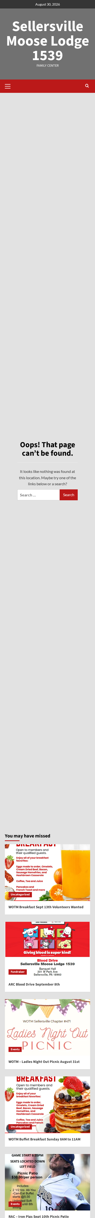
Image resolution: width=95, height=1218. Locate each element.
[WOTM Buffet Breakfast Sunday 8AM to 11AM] (47, 1104)
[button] (10, 86)
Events (15, 1049)
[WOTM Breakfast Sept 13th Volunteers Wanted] (47, 872)
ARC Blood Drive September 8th (34, 984)
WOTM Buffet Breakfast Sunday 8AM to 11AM (44, 1139)
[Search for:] (38, 494)
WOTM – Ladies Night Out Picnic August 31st (44, 1061)
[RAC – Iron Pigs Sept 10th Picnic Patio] (47, 1182)
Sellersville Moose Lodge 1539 (47, 41)
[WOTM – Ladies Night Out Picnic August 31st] (47, 1027)
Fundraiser (18, 972)
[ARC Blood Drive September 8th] (47, 950)
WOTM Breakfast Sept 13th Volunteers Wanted (46, 907)
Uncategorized (20, 894)
